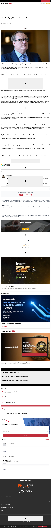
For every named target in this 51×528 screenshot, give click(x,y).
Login (39, 0)
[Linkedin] (25, 521)
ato (6, 171)
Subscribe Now (25, 229)
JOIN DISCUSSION (25, 245)
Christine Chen (26, 26)
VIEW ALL (25, 385)
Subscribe (48, 3)
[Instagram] (27, 521)
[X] (23, 521)
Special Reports (7, 331)
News (4, 171)
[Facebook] (21, 521)
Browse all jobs (46, 439)
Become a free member (45, 0)
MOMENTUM (8, 0)
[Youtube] (29, 521)
